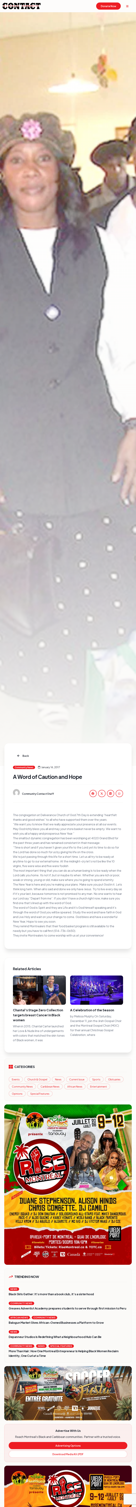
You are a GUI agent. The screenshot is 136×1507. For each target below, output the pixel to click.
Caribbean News (50, 1086)
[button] (93, 793)
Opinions (17, 1093)
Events (16, 1079)
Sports (96, 1079)
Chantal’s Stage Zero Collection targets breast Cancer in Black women (38, 1015)
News (58, 1079)
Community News (22, 1086)
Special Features (39, 1093)
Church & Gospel (37, 1079)
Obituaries (114, 1079)
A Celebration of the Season (92, 1010)
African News (74, 1086)
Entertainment (98, 1086)
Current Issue (76, 1079)
